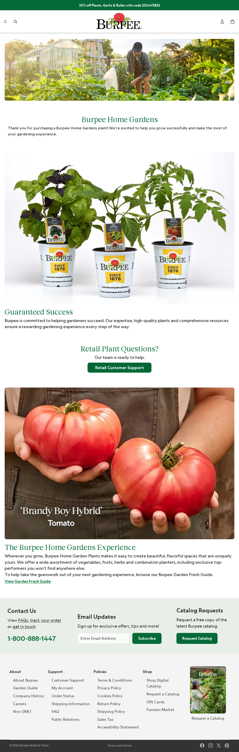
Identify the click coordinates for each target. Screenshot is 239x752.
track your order (45, 620)
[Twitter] (218, 745)
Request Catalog (197, 638)
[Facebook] (202, 745)
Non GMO (22, 711)
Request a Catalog (163, 694)
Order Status (63, 696)
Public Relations (65, 719)
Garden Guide (25, 688)
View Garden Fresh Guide (28, 581)
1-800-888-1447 (31, 638)
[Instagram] (210, 745)
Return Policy (108, 703)
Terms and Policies (120, 745)
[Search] (15, 22)
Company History (28, 696)
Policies (100, 671)
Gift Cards (156, 702)
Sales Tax (105, 719)
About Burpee (25, 680)
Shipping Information (71, 703)
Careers (19, 703)
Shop (147, 671)
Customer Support (68, 680)
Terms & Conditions (114, 680)
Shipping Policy (111, 711)
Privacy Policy (109, 688)
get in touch (24, 626)
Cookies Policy (110, 696)
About (15, 671)
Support (55, 671)
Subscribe (147, 638)
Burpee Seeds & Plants (34, 745)
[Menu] (5, 22)
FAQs (23, 620)
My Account (62, 688)
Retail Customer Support (119, 367)
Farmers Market (160, 709)
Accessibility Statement (118, 727)
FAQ (55, 711)
